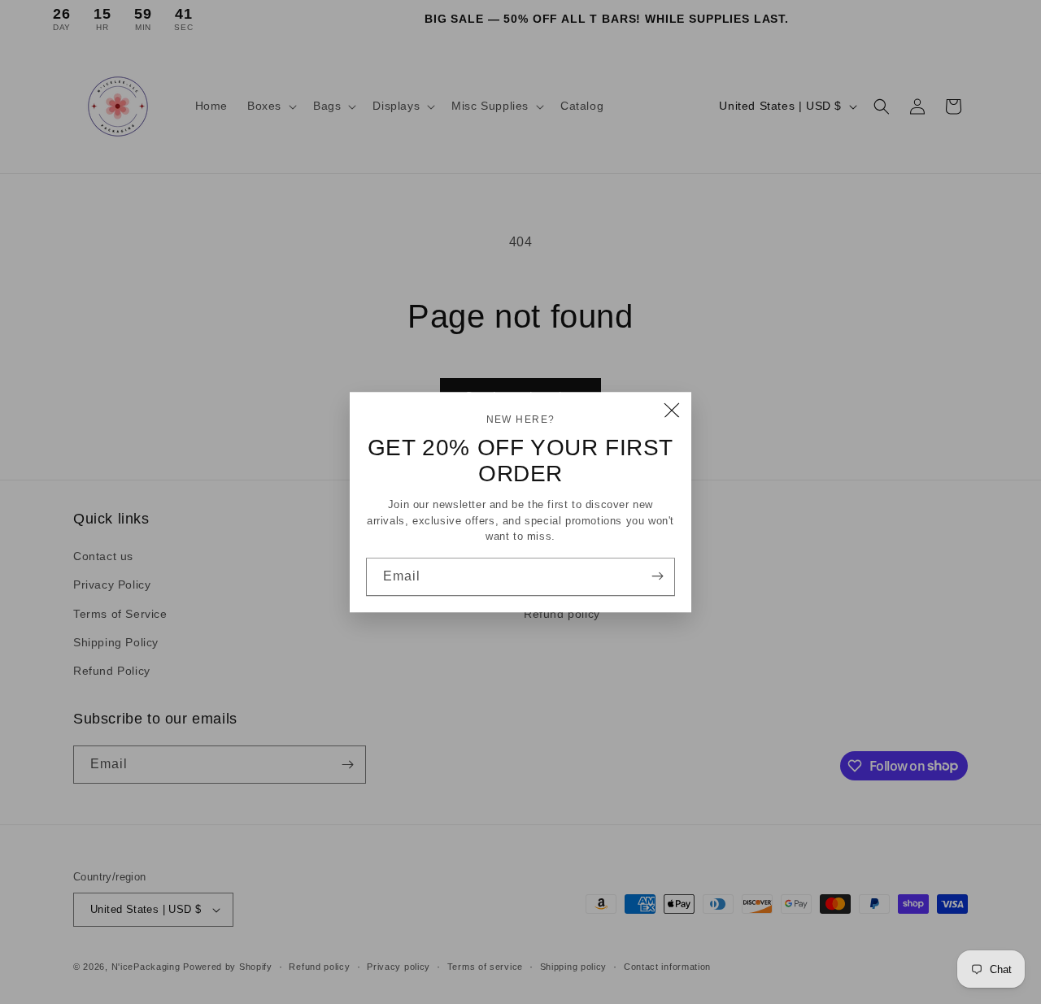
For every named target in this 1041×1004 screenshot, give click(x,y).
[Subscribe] (657, 575)
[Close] (672, 411)
